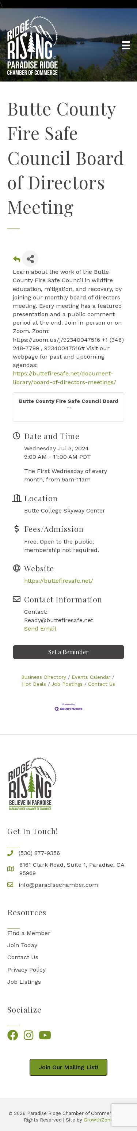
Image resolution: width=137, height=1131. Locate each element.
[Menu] (126, 45)
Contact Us (101, 684)
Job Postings (67, 684)
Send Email (40, 628)
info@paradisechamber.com (58, 884)
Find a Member (28, 933)
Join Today (22, 945)
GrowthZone (98, 1120)
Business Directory (43, 677)
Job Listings (24, 981)
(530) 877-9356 (39, 853)
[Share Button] (30, 258)
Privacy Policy (26, 969)
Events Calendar (91, 677)
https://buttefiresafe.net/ (58, 580)
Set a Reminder (68, 652)
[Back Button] (16, 261)
